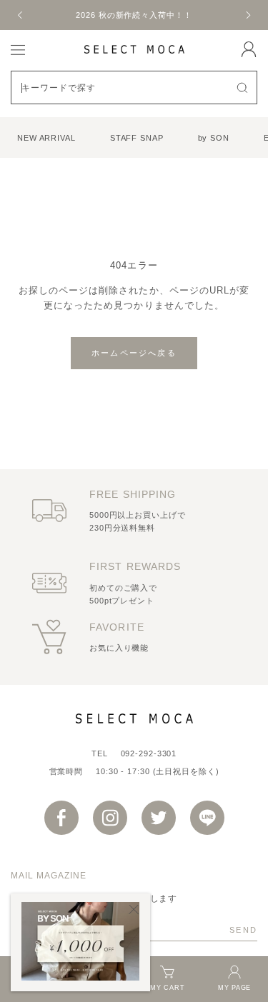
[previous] (20, 15)
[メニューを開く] (18, 49)
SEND (243, 930)
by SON (213, 138)
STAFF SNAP (137, 138)
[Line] (207, 818)
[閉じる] (134, 909)
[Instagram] (110, 818)
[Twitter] (159, 818)
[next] (247, 15)
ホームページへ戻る (134, 353)
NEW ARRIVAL (46, 138)
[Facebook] (61, 818)
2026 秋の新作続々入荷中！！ (134, 15)
